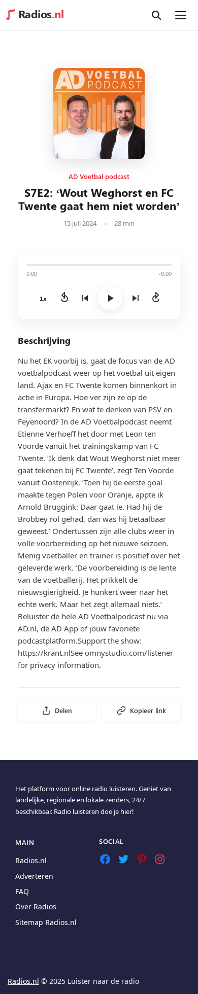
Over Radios (35, 906)
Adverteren (34, 876)
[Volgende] (135, 298)
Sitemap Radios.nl (46, 922)
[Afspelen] (110, 298)
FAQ (22, 891)
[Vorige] (85, 298)
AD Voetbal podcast (99, 176)
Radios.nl (31, 860)
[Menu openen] (181, 15)
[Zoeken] (156, 15)
